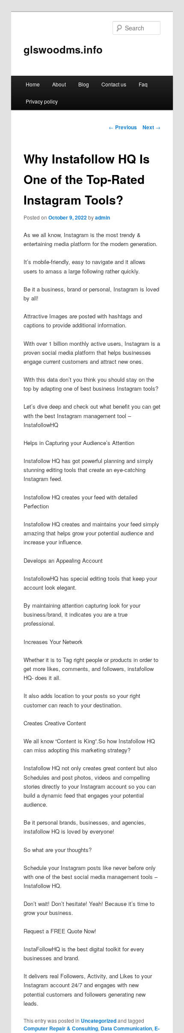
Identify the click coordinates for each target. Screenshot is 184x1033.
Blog (83, 84)
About (59, 84)
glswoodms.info (63, 49)
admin (102, 217)
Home (33, 84)
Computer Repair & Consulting (61, 1028)
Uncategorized (98, 1020)
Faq (143, 84)
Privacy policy (42, 101)
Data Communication (126, 1028)
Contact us (113, 84)
